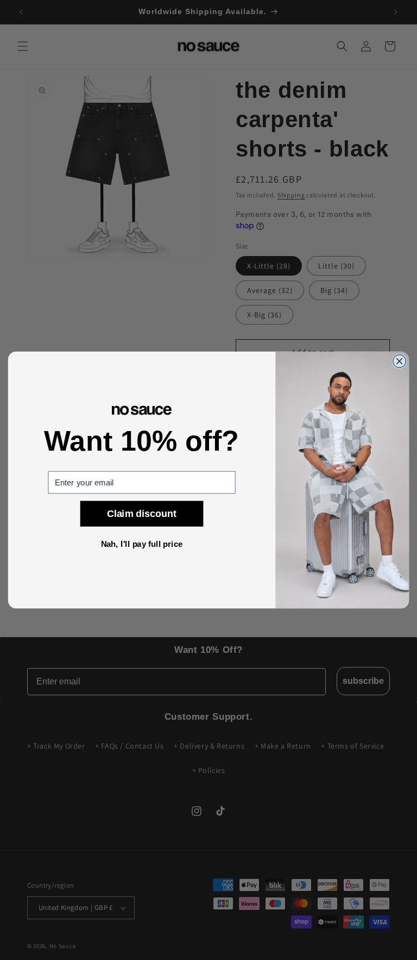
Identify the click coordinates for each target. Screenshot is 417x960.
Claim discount (141, 513)
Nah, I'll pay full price (141, 544)
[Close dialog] (399, 361)
